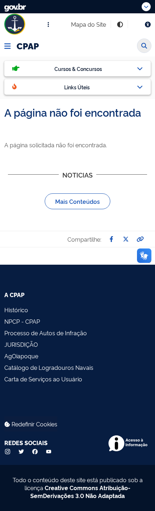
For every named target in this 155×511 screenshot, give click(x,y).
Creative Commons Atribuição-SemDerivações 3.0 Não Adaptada (80, 491)
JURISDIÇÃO (21, 344)
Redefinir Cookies (33, 424)
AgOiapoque (21, 356)
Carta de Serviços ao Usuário (43, 379)
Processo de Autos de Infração (45, 333)
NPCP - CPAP (22, 321)
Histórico (16, 310)
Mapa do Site (88, 24)
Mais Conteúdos (77, 201)
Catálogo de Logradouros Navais (48, 367)
